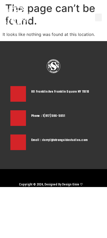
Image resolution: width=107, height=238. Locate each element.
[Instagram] (49, 175)
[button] (98, 17)
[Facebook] (58, 175)
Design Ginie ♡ (72, 184)
